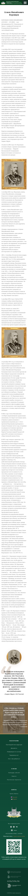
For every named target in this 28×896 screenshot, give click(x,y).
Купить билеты (14, 793)
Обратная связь (7, 836)
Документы (14, 748)
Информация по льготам (14, 751)
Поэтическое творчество (14, 779)
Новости (14, 776)
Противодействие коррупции (14, 744)
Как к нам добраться (14, 758)
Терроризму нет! (14, 755)
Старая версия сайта (19, 836)
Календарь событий (14, 772)
